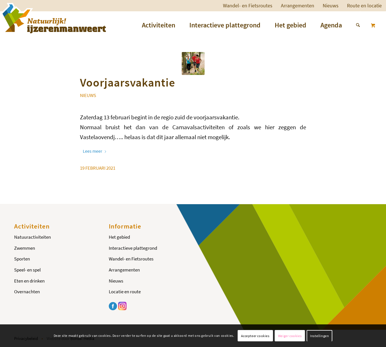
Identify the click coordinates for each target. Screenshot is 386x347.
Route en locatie (364, 5)
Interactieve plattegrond (133, 248)
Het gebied (119, 237)
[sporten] (193, 63)
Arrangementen (297, 5)
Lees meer (92, 151)
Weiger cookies (290, 336)
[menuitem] (248, 5)
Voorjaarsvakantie (127, 82)
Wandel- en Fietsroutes (247, 5)
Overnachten (27, 291)
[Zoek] (354, 25)
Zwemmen (24, 248)
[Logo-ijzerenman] (53, 18)
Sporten (22, 259)
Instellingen (319, 336)
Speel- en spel (27, 270)
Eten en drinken (29, 281)
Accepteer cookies (255, 336)
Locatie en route (125, 291)
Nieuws (331, 5)
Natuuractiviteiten (32, 237)
